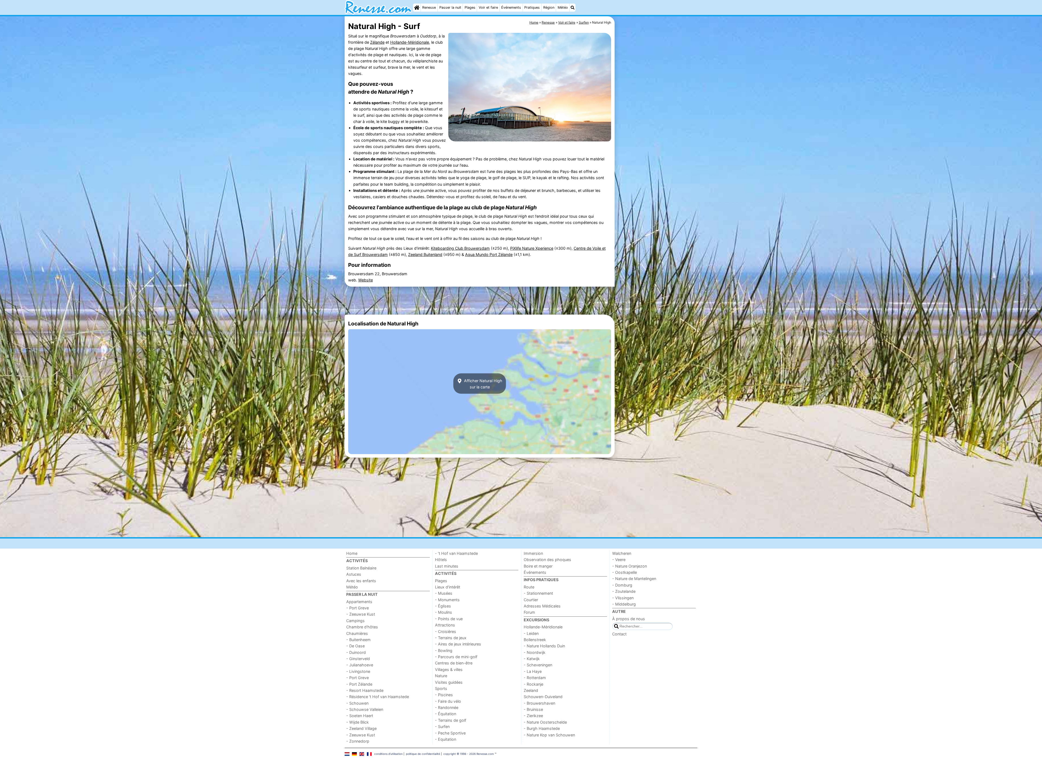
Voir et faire (488, 7)
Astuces (353, 574)
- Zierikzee (533, 715)
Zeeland (531, 690)
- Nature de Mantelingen (634, 578)
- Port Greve (357, 608)
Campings (355, 620)
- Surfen (442, 726)
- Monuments (447, 599)
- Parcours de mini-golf (456, 656)
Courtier (531, 599)
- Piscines (444, 694)
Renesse (429, 7)
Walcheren (621, 553)
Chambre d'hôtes (362, 627)
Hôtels (441, 559)
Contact (619, 634)
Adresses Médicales (542, 606)
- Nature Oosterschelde (545, 722)
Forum (529, 612)
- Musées (443, 593)
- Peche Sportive (450, 733)
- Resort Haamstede (364, 690)
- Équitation (445, 713)
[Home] (417, 8)
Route (529, 587)
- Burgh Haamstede (542, 728)
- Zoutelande (624, 591)
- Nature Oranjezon (629, 566)
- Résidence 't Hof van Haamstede (377, 696)
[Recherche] (573, 8)
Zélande (377, 42)
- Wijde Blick (357, 722)
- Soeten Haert (359, 715)
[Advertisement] (656, 141)
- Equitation (445, 739)
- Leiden (531, 633)
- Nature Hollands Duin (544, 646)
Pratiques (532, 7)
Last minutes (446, 566)
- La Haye (533, 671)
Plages (470, 7)
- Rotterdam (535, 677)
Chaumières (357, 633)
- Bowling (443, 650)
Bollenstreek (535, 639)
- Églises (443, 606)
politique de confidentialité (423, 753)
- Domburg (622, 585)
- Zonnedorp (357, 741)
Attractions (445, 625)
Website (365, 280)
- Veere (618, 559)
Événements (511, 7)
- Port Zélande (359, 684)
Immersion (533, 553)
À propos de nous (628, 618)
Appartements (359, 601)
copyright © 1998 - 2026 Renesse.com (468, 753)
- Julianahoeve (359, 665)
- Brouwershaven (539, 703)
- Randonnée (446, 707)
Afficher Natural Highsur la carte (482, 383)
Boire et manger (538, 566)
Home (351, 553)
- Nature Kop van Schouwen (549, 735)
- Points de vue (449, 618)
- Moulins (443, 612)
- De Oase (355, 646)
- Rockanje (533, 684)
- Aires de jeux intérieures (458, 644)
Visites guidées (449, 682)
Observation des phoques (547, 559)
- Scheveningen (538, 665)
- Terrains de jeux (450, 637)
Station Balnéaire (361, 568)
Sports (441, 688)
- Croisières (445, 631)
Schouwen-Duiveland (543, 696)
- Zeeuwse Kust (360, 614)
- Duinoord (356, 652)
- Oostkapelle (624, 572)
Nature (441, 675)
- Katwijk (532, 658)
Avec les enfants (361, 580)
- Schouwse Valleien (364, 709)
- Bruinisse (533, 709)
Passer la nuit (450, 7)
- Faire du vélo (448, 701)
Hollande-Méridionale (409, 42)
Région (548, 7)
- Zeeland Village (361, 728)
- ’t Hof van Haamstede (456, 553)
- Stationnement (538, 593)
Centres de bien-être (453, 663)
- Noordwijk (534, 652)
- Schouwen (357, 703)
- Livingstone (358, 671)
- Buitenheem (358, 639)
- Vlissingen (623, 598)
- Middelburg (624, 604)
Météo (563, 7)
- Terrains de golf (450, 720)
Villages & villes (449, 669)
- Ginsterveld (358, 658)
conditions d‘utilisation (388, 753)
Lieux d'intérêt (447, 587)
